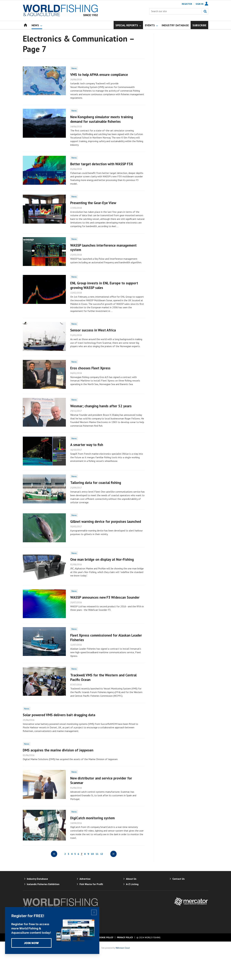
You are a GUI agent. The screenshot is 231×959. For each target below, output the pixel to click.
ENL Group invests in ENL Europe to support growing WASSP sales (104, 285)
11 (97, 853)
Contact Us (178, 878)
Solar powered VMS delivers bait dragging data (59, 715)
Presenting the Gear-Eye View (93, 202)
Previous (54, 854)
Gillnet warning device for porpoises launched (105, 521)
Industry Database (37, 878)
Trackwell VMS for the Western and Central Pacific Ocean (103, 677)
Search (205, 11)
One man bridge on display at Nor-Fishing (102, 559)
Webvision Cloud (123, 948)
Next (113, 854)
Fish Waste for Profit (91, 884)
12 (101, 853)
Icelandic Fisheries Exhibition (43, 884)
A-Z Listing (132, 884)
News (74, 68)
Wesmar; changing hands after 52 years (101, 406)
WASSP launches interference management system (103, 247)
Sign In (199, 4)
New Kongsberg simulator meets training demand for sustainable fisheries (101, 119)
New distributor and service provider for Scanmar (101, 780)
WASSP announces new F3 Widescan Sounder (105, 597)
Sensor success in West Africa (93, 330)
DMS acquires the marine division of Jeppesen (58, 750)
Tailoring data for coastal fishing (95, 482)
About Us (131, 878)
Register (187, 4)
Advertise (85, 878)
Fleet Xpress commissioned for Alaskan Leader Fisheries (106, 637)
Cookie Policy (105, 937)
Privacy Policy (125, 937)
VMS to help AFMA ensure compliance (99, 74)
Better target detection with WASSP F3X (101, 164)
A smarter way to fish (86, 444)
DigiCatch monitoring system (92, 818)
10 (92, 853)
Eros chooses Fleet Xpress (90, 368)
